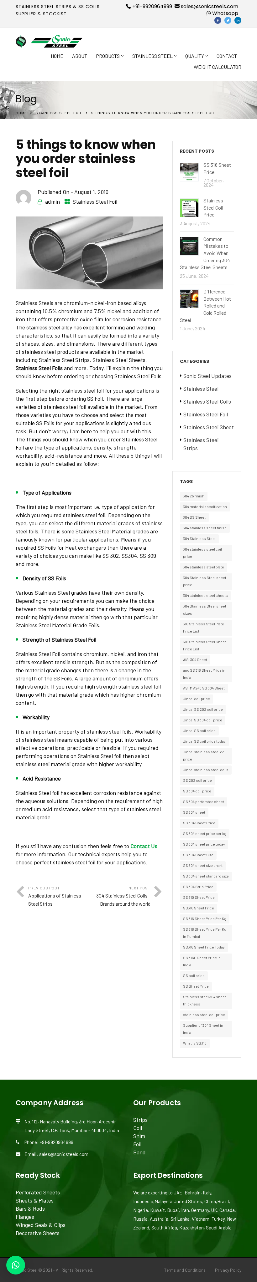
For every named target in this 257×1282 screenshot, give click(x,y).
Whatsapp (224, 13)
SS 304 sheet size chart (203, 865)
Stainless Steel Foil (58, 113)
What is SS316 (195, 1043)
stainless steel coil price (204, 1014)
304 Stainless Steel (199, 538)
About (79, 56)
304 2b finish (193, 496)
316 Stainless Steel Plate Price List (203, 627)
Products (108, 56)
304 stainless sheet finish (205, 528)
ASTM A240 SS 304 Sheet (204, 688)
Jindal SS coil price (199, 730)
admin (52, 201)
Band (139, 1152)
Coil (137, 1127)
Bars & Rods (30, 1208)
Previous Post (54, 896)
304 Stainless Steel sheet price (204, 581)
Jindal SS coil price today (204, 741)
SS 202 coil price (197, 780)
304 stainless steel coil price (202, 552)
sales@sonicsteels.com (209, 6)
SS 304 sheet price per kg (204, 833)
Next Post (123, 896)
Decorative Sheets (38, 1232)
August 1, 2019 (91, 191)
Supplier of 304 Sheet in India (203, 1029)
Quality (194, 56)
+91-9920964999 (151, 6)
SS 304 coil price (197, 791)
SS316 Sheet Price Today (204, 947)
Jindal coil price (196, 698)
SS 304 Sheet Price (199, 823)
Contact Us (143, 845)
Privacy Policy (228, 1270)
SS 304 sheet (194, 812)
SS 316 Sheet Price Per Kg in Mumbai (204, 933)
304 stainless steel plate (203, 567)
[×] (15, 1265)
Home (57, 56)
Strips (140, 1119)
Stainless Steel (152, 56)
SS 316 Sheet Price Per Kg (204, 918)
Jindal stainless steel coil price (204, 755)
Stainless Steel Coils (207, 401)
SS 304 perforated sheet (203, 801)
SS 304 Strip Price (198, 886)
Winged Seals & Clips (41, 1224)
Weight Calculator (217, 67)
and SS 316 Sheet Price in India (204, 673)
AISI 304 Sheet (195, 659)
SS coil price (194, 975)
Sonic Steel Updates (207, 375)
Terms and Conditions (185, 1270)
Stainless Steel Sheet (208, 427)
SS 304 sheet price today (204, 844)
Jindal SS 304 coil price (202, 720)
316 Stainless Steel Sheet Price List (204, 645)
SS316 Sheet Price (198, 908)
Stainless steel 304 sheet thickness (204, 1000)
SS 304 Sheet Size (198, 854)
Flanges (25, 1216)
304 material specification (205, 506)
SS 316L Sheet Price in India (202, 961)
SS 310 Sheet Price (199, 897)
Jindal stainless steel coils (205, 769)
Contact (227, 56)
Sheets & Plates (35, 1200)
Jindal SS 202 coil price (203, 709)
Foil (137, 1144)
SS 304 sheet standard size (206, 876)
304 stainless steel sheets (205, 595)
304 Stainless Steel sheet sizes (204, 609)
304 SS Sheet (194, 517)
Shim (139, 1135)
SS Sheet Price (196, 986)
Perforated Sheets (38, 1192)
